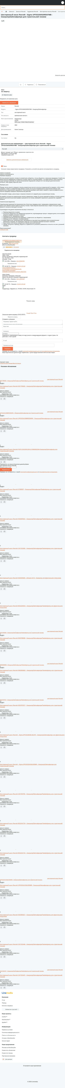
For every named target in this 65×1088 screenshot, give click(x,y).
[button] (62, 2)
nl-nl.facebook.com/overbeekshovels (11, 269)
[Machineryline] (6, 12)
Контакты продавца (7, 1005)
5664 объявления (13, 243)
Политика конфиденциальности (10, 1032)
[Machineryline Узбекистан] (11, 2)
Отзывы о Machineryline (8, 1038)
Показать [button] (13, 261)
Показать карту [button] (30, 301)
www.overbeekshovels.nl (8, 267)
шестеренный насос (20, 112)
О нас (3, 1000)
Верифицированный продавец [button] (12, 241)
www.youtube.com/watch (8, 270)
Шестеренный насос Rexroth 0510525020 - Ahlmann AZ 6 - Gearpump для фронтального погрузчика (30, 578)
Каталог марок (6, 1041)
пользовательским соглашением (50, 351)
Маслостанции (17, 363)
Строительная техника (6, 363)
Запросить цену (8, 94)
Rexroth (17, 106)
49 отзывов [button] (16, 247)
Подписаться (6, 469)
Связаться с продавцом (9, 102)
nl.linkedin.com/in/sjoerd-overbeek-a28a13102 (14, 271)
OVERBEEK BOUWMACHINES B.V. (12, 240)
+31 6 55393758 (20, 261)
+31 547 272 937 (21, 266)
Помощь (4, 1003)
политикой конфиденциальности (31, 351)
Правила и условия (7, 1029)
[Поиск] (62, 7)
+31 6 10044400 (20, 279)
